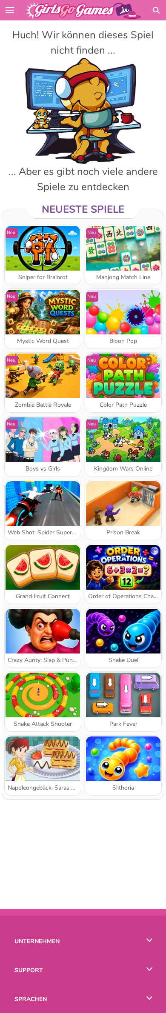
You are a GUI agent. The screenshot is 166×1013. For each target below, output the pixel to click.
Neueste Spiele (83, 209)
